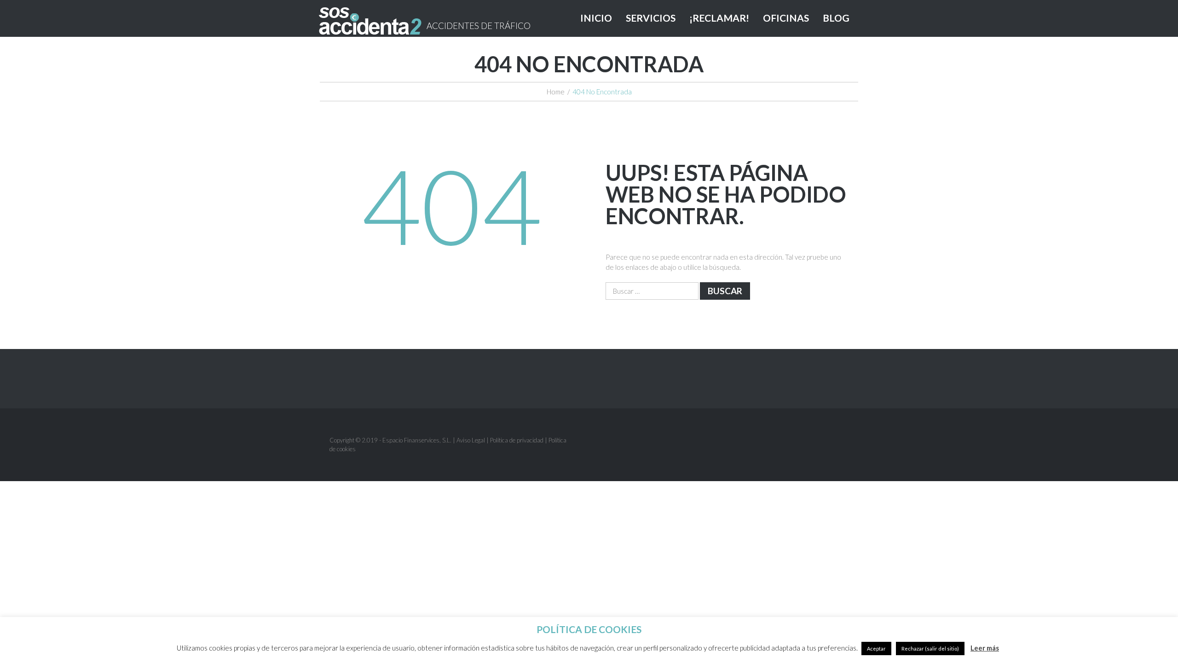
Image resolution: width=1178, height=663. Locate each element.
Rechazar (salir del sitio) (930, 648)
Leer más (984, 648)
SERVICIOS (651, 17)
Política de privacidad (516, 440)
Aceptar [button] (876, 648)
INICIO (596, 17)
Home (556, 91)
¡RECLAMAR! (719, 17)
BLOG (836, 17)
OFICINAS (786, 17)
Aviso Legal (470, 440)
